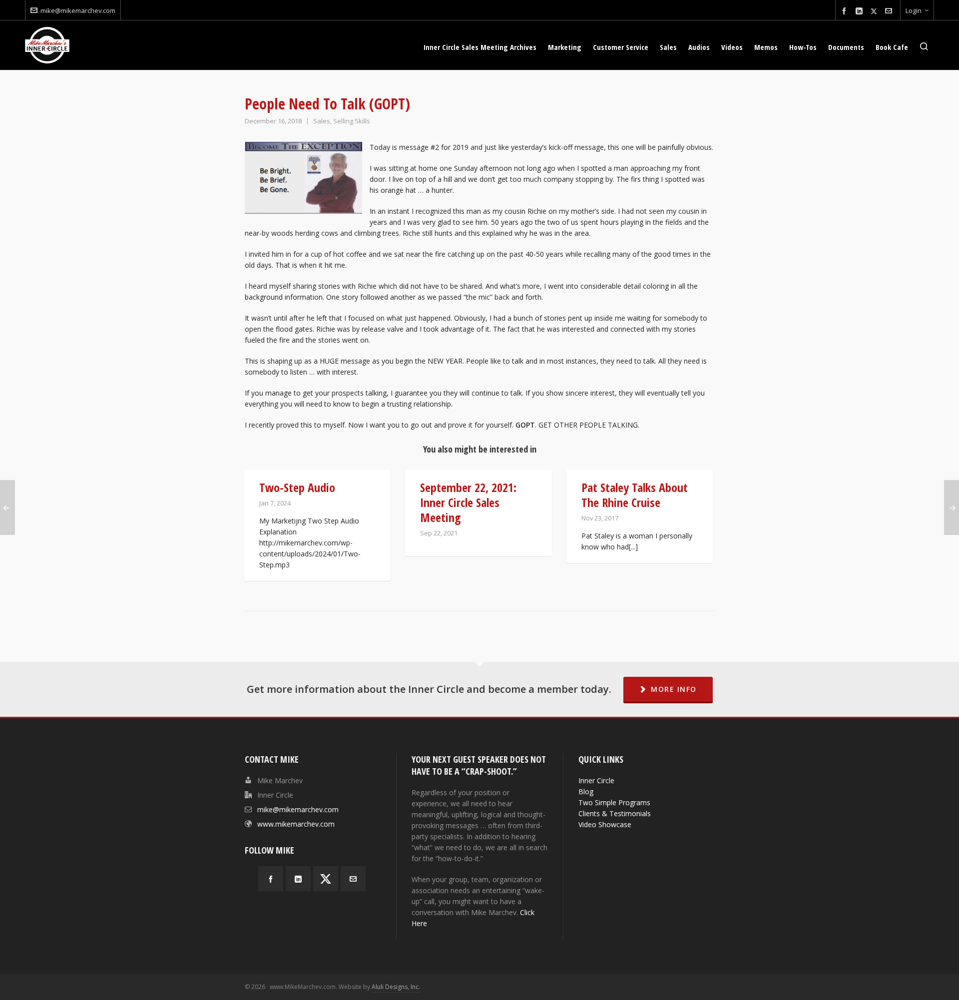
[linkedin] (861, 11)
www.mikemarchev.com (296, 824)
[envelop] (890, 11)
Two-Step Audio (297, 487)
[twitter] (875, 10)
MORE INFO (674, 689)
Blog (585, 791)
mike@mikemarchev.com (77, 10)
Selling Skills (351, 120)
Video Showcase (604, 824)
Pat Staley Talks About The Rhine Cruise (634, 494)
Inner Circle (596, 780)
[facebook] (846, 11)
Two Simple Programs (614, 802)
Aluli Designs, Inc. (396, 987)
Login (914, 10)
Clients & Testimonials (614, 813)
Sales (321, 120)
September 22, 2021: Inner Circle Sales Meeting (468, 502)
